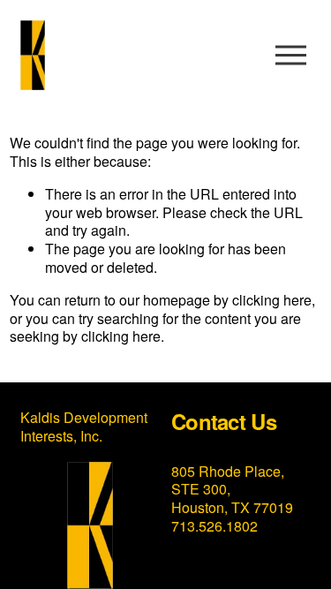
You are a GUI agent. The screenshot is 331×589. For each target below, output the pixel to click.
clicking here (272, 300)
